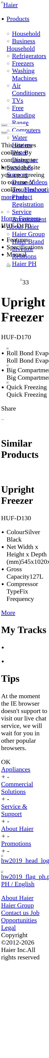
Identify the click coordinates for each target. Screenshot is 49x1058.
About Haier (17, 828)
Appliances (15, 769)
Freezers (30, 218)
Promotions (16, 843)
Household (26, 33)
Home (10, 218)
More (8, 612)
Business (23, 41)
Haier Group (28, 233)
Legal (8, 927)
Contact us (15, 912)
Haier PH (24, 263)
